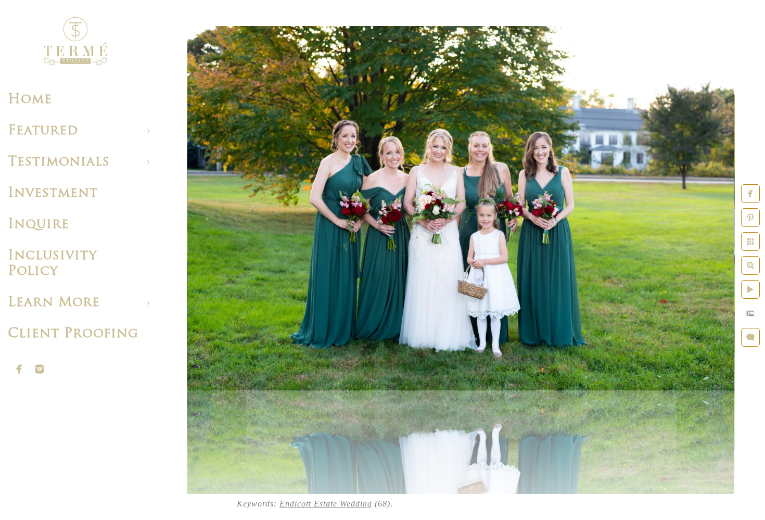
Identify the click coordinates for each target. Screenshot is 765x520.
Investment (53, 193)
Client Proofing (73, 333)
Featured (43, 130)
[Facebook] (19, 369)
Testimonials (59, 162)
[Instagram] (39, 369)
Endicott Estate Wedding (325, 503)
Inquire (38, 224)
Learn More (54, 302)
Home (30, 99)
